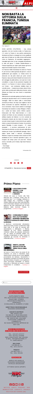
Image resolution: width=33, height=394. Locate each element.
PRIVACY (27, 389)
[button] (16, 8)
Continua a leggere (18, 208)
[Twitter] (13, 384)
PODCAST (21, 387)
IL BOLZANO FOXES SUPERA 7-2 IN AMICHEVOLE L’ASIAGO (19, 191)
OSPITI (14, 387)
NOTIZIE (7, 387)
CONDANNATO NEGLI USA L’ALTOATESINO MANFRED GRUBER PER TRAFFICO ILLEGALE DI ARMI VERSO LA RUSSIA (16, 218)
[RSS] (22, 384)
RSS (29, 168)
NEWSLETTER (8, 389)
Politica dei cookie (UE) (16, 391)
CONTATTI (18, 389)
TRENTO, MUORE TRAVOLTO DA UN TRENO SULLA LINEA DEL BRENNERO (15, 247)
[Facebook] (11, 384)
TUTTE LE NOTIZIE (23, 271)
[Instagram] (19, 384)
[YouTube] (16, 384)
